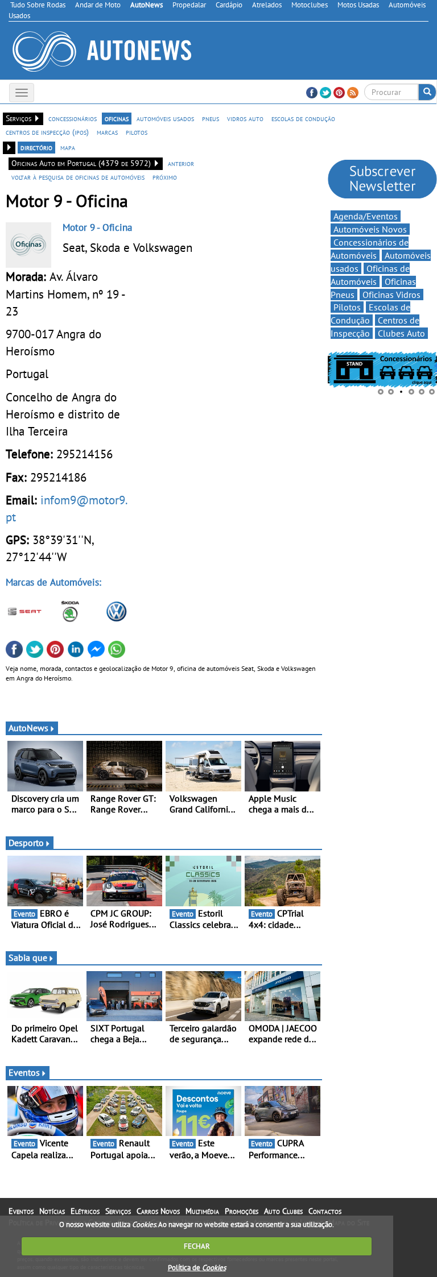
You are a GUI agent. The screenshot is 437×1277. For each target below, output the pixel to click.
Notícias (52, 1211)
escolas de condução (303, 118)
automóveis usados (165, 118)
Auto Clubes (283, 1211)
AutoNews (28, 727)
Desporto (26, 842)
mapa (67, 147)
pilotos (136, 132)
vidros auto (245, 118)
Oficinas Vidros (391, 294)
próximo (164, 177)
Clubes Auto (401, 333)
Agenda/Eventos (365, 216)
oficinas (117, 118)
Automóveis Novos (370, 229)
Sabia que (28, 957)
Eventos (24, 1072)
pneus (210, 118)
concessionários (72, 118)
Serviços (118, 1211)
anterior (181, 163)
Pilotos (347, 307)
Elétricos (85, 1211)
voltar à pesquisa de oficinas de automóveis (78, 177)
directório (36, 147)
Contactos (324, 1211)
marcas (107, 132)
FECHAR (197, 1246)
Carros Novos (158, 1211)
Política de (197, 1267)
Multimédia (202, 1211)
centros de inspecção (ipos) (47, 132)
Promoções (241, 1211)
